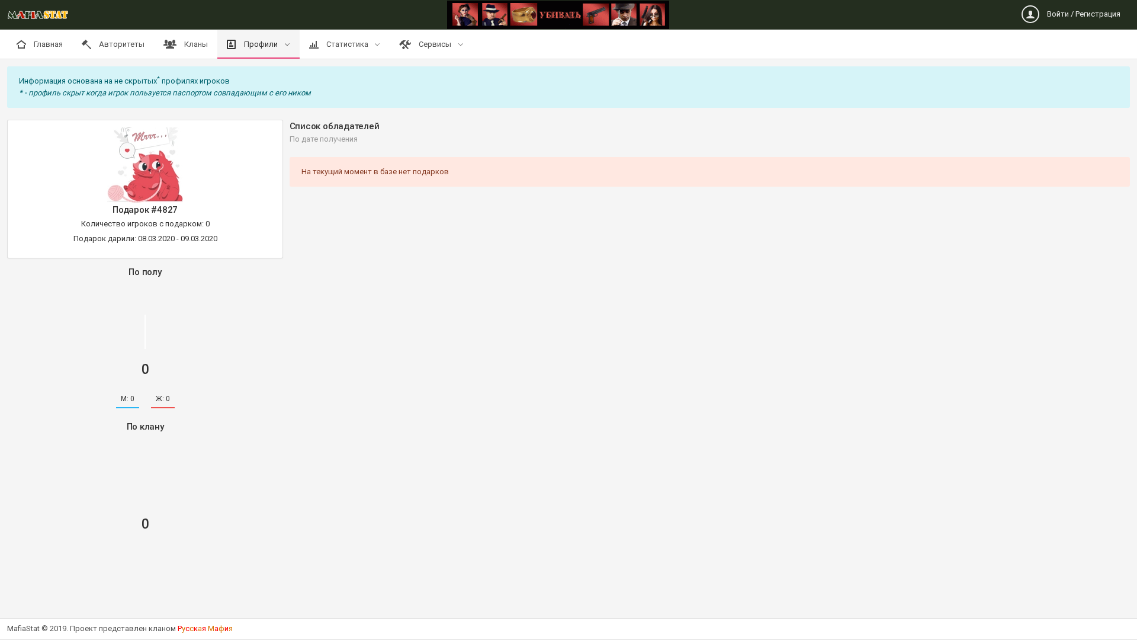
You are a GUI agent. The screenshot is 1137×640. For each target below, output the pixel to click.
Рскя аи (205, 628)
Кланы (195, 44)
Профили (261, 44)
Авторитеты (120, 44)
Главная (47, 44)
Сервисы (435, 44)
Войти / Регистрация (1082, 13)
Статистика (347, 44)
